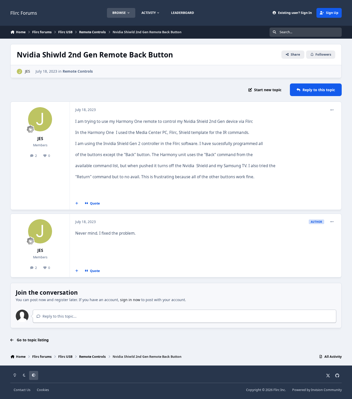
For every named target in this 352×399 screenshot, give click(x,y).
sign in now (130, 299)
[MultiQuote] (77, 203)
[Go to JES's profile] (19, 71)
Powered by (317, 390)
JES (27, 71)
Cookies (43, 390)
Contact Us (22, 390)
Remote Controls (78, 71)
